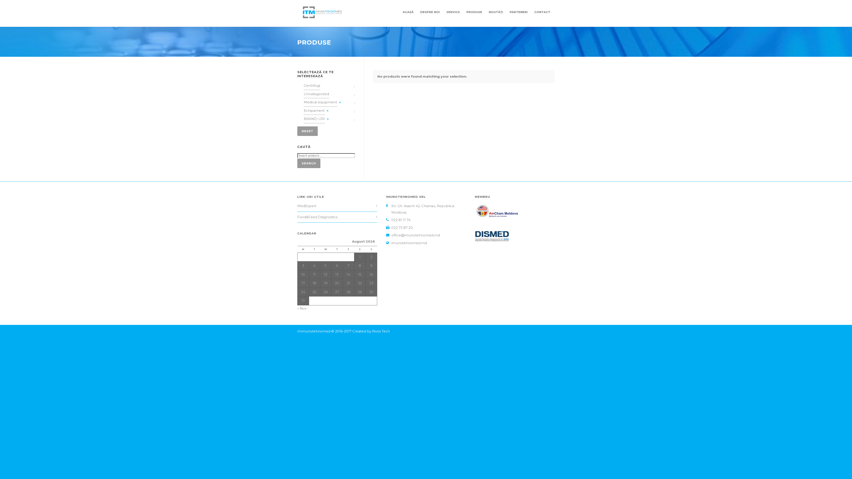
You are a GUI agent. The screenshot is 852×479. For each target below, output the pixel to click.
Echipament (314, 110)
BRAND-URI (314, 119)
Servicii (453, 12)
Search (309, 163)
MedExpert (306, 206)
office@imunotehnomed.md (415, 235)
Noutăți (496, 12)
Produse (474, 12)
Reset (307, 131)
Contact (542, 12)
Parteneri (519, 12)
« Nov (302, 308)
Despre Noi (430, 12)
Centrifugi (312, 85)
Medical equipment (320, 102)
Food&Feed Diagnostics (317, 217)
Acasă (408, 12)
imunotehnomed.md (409, 243)
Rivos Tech (381, 331)
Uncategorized (316, 94)
